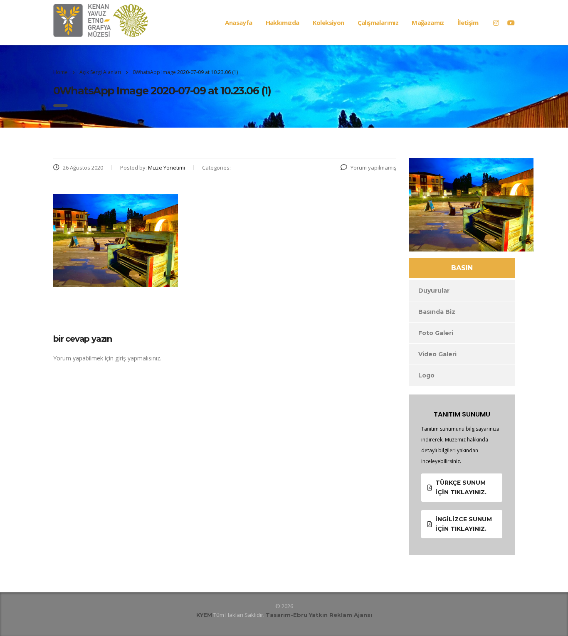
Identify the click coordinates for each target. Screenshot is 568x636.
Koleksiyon (328, 22)
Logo (426, 375)
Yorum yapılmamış (373, 167)
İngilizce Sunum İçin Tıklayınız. (463, 523)
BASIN (462, 268)
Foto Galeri (435, 333)
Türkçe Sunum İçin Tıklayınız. (461, 487)
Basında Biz (436, 312)
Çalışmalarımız (378, 22)
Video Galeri (437, 354)
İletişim (467, 22)
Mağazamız (428, 22)
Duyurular (433, 290)
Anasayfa (238, 22)
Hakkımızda (282, 22)
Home (60, 72)
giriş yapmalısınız (137, 358)
